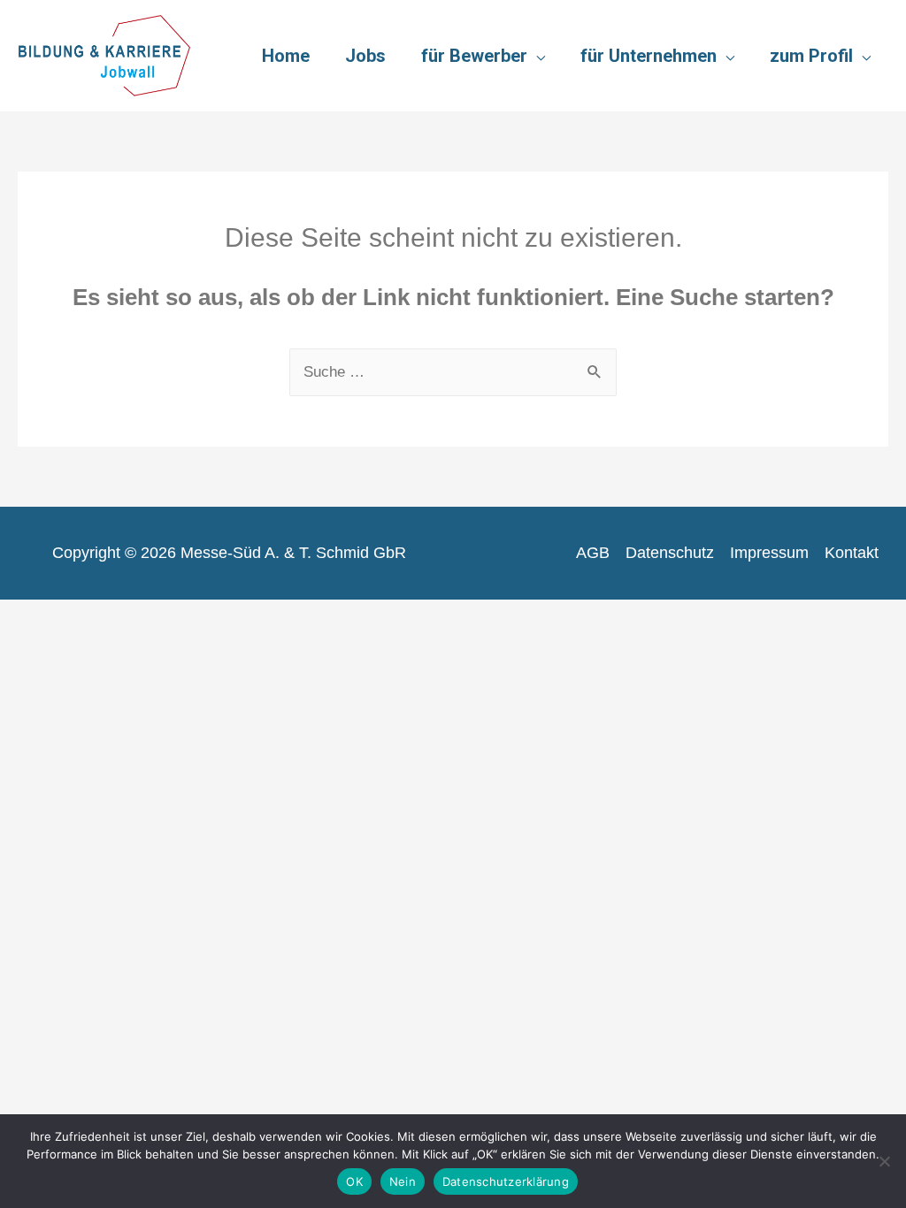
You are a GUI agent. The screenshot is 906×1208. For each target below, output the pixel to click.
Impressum (769, 553)
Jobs (365, 55)
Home (286, 55)
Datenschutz (670, 553)
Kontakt (852, 553)
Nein (402, 1181)
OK (354, 1181)
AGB (593, 553)
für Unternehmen (648, 55)
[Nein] (884, 1161)
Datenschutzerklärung (505, 1181)
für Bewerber (474, 55)
